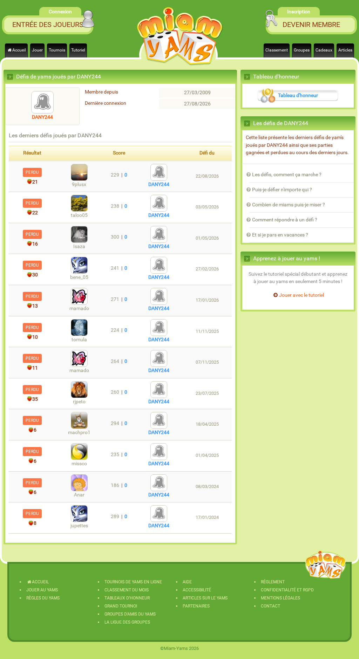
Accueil (19, 50)
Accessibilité (197, 590)
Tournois (57, 50)
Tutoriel (78, 50)
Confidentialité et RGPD (287, 590)
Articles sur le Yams (205, 598)
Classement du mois (126, 590)
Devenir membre (311, 24)
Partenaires (196, 606)
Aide (187, 581)
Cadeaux (324, 50)
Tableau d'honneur (298, 95)
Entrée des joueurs (47, 24)
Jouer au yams (42, 590)
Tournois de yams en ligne (133, 581)
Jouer (37, 50)
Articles (345, 50)
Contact (270, 606)
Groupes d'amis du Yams (130, 614)
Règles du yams (43, 598)
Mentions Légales (280, 598)
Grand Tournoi (120, 606)
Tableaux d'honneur (127, 598)
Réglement (273, 581)
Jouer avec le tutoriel (301, 295)
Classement (276, 50)
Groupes (302, 50)
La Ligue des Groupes (127, 622)
